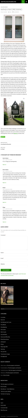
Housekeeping (4, 327)
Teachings (3, 349)
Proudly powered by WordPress (12, 416)
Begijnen (16, 133)
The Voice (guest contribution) (13, 365)
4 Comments (16, 12)
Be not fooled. (7, 375)
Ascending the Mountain (6, 143)
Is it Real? (3, 148)
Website (3, 264)
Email (2, 258)
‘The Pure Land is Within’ (6, 391)
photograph (3, 341)
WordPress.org (4, 410)
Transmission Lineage (5, 354)
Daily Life (3, 319)
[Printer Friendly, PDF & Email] (3, 136)
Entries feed (3, 405)
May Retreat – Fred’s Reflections (7, 389)
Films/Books (3, 324)
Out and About (4, 334)
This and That (3, 351)
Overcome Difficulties (5, 336)
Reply (5, 164)
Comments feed (4, 407)
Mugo (10, 12)
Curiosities (3, 317)
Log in (2, 402)
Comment (3, 235)
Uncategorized (4, 356)
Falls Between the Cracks (6, 322)
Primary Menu (26, 1)
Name (2, 252)
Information (3, 329)
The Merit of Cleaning (5, 393)
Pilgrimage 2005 (4, 346)
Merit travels (3, 332)
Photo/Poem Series (5, 339)
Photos (2, 344)
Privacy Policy (3, 416)
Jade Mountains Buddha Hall (8, 1)
